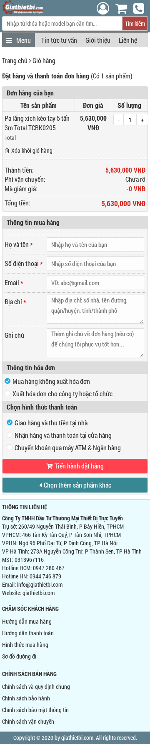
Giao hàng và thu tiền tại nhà (51, 422)
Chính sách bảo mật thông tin (35, 710)
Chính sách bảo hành (26, 698)
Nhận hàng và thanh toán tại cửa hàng (63, 435)
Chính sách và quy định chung (36, 686)
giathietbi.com (38, 593)
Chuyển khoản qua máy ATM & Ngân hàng (68, 447)
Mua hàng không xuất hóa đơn (51, 381)
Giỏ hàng (43, 60)
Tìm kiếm (135, 23)
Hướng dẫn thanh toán (28, 633)
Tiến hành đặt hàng (79, 465)
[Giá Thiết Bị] (22, 11)
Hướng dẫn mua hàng (27, 621)
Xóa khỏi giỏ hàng (31, 150)
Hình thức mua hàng (25, 645)
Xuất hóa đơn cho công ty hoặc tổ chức (62, 393)
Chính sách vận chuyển (28, 721)
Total (10, 137)
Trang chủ (15, 60)
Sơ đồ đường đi (19, 656)
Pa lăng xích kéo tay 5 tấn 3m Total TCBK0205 (37, 123)
